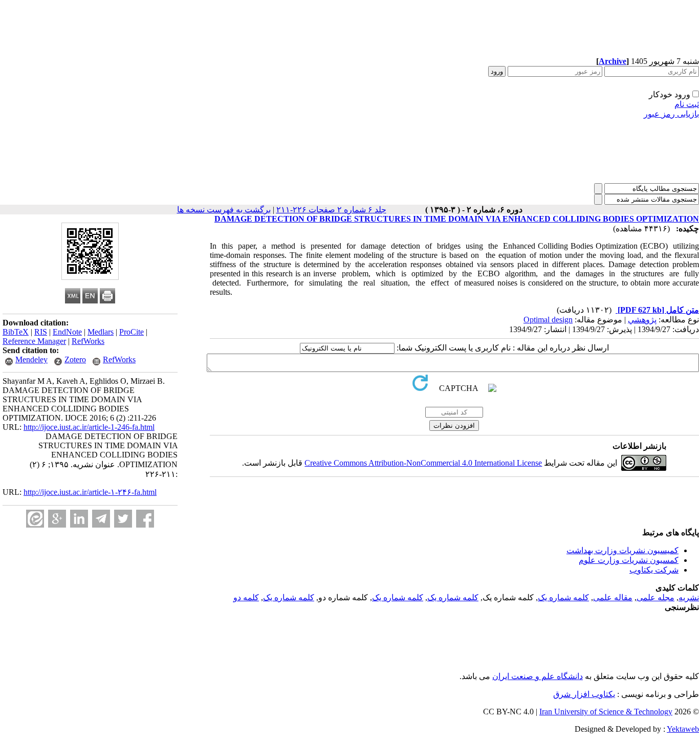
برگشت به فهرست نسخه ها (224, 209)
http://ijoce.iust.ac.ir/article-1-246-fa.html (89, 427)
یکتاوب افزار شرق (584, 694)
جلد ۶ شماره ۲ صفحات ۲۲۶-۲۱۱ (331, 209)
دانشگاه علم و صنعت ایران (537, 676)
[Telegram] (101, 519)
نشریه (689, 597)
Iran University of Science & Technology (605, 711)
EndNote (67, 332)
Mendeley (31, 359)
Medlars (101, 332)
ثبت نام (686, 104)
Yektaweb (683, 729)
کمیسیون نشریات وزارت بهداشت (622, 550)
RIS (40, 332)
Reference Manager (34, 341)
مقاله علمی (612, 597)
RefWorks (88, 341)
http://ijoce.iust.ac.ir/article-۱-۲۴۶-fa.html (90, 492)
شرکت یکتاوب (654, 569)
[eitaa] (35, 519)
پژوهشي (642, 319)
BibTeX (16, 332)
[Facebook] (145, 519)
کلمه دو (246, 597)
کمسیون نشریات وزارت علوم (629, 560)
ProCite (131, 332)
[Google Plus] (57, 519)
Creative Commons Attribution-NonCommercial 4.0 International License (423, 463)
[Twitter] (123, 519)
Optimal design (548, 319)
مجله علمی (655, 597)
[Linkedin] (79, 519)
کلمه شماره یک (563, 597)
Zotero (75, 359)
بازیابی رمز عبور (671, 114)
